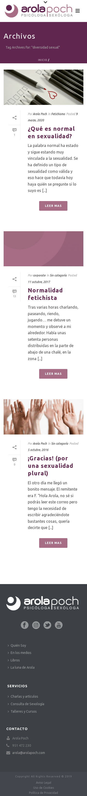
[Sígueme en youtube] (59, 625)
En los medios (21, 653)
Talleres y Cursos (24, 711)
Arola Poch (40, 114)
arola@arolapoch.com (28, 753)
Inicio (42, 60)
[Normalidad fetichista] (43, 249)
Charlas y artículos (24, 696)
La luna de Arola (23, 667)
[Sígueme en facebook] (25, 625)
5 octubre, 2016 (38, 449)
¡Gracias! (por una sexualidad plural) (50, 466)
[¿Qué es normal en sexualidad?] (43, 87)
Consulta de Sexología (27, 704)
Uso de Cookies (43, 787)
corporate (39, 275)
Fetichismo (58, 114)
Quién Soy (18, 645)
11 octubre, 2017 (39, 281)
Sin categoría (58, 275)
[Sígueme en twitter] (47, 625)
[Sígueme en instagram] (36, 625)
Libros (15, 660)
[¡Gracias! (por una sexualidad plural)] (43, 416)
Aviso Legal (43, 782)
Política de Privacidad (43, 792)
